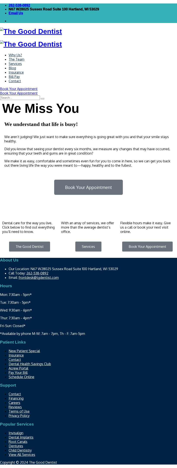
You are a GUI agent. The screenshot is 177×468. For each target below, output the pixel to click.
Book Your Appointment (19, 89)
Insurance (16, 72)
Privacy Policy (19, 415)
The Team (16, 59)
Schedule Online (21, 377)
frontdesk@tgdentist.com (39, 277)
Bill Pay (14, 76)
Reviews (15, 407)
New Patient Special (24, 351)
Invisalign (16, 433)
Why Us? (15, 55)
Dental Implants (21, 437)
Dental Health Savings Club (30, 364)
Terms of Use (19, 411)
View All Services (22, 454)
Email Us (16, 13)
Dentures (16, 446)
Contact (15, 81)
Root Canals (18, 441)
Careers (14, 402)
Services (15, 63)
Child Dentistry (20, 450)
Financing (16, 398)
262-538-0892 (19, 5)
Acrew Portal (18, 368)
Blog (12, 68)
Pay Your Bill (18, 372)
